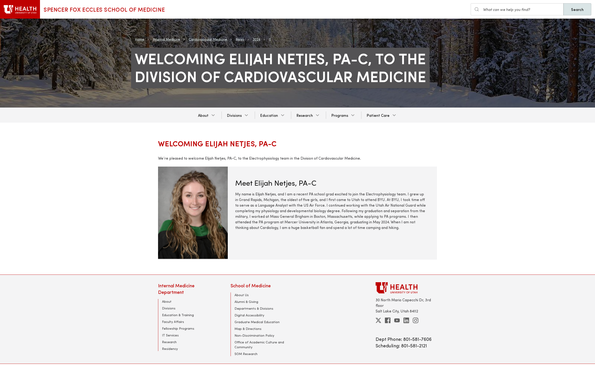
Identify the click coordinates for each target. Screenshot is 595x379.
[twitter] (378, 320)
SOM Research (246, 354)
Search (577, 9)
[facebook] (387, 320)
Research (305, 115)
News (240, 39)
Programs (339, 115)
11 (270, 39)
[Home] (20, 9)
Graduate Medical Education (257, 322)
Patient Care (378, 115)
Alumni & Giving (246, 301)
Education (269, 115)
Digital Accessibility (249, 315)
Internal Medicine (166, 39)
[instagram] (415, 320)
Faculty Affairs (173, 321)
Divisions (234, 115)
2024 (256, 39)
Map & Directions (248, 328)
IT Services (170, 335)
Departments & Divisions (254, 308)
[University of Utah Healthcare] (406, 287)
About (203, 115)
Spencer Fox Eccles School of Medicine (104, 9)
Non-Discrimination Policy (254, 335)
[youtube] (397, 320)
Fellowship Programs (178, 328)
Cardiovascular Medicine (208, 39)
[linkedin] (406, 320)
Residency (170, 348)
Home (139, 39)
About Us (242, 295)
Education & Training (178, 315)
